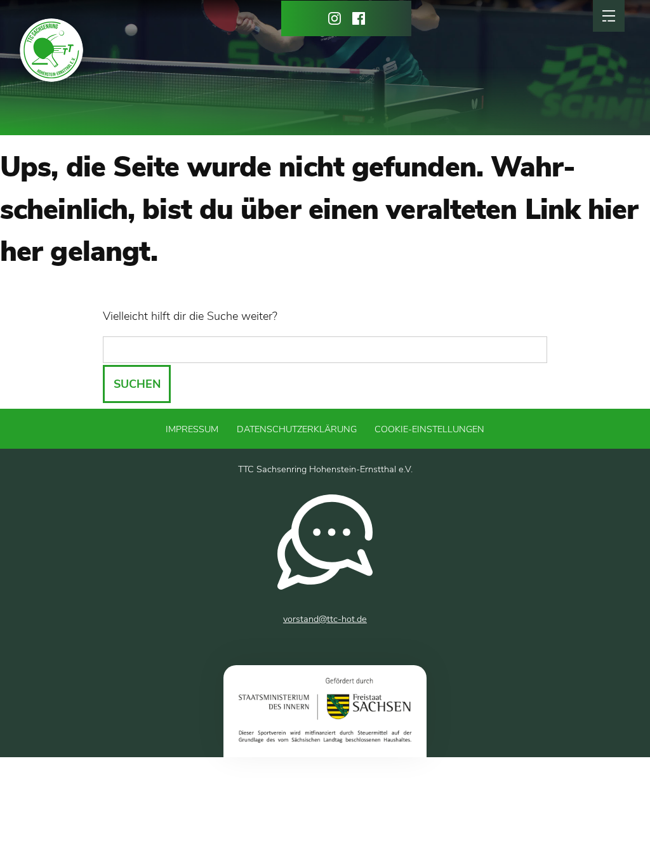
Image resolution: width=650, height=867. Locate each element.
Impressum (192, 429)
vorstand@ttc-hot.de (325, 618)
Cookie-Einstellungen (429, 429)
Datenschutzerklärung (297, 429)
